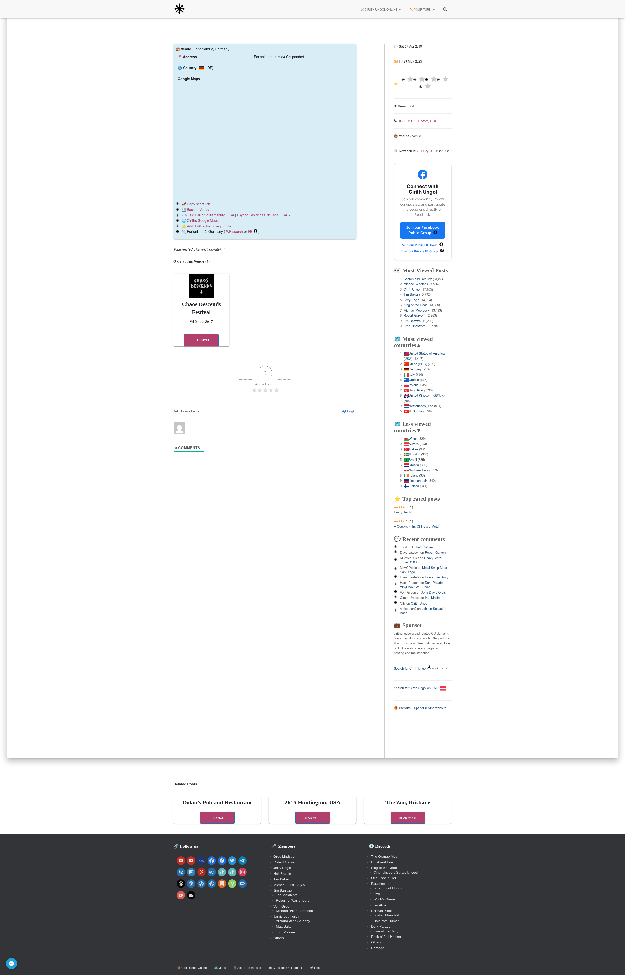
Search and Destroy (418, 278)
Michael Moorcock (416, 310)
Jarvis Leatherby (286, 916)
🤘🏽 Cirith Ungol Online (192, 968)
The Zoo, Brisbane (407, 803)
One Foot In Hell (383, 878)
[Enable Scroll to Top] (615, 965)
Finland (414, 485)
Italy (412, 374)
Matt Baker (284, 926)
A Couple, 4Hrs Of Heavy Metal (416, 526)
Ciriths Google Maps (203, 220)
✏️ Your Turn (420, 9)
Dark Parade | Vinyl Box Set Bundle (422, 584)
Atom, (425, 121)
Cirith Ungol (412, 289)
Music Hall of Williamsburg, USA (209, 214)
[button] (399, 9)
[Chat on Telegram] (11, 963)
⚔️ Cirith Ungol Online (379, 9)
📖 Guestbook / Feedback (285, 968)
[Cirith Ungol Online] (179, 9)
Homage (377, 948)
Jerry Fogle (411, 299)
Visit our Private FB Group (420, 251)
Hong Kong (417, 390)
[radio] (407, 79)
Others (278, 938)
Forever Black (382, 911)
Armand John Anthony (293, 921)
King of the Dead (415, 305)
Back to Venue (198, 209)
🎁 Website (402, 707)
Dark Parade (381, 926)
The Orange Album (385, 856)
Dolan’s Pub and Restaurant (217, 803)
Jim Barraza (412, 320)
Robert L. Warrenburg (293, 900)
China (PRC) (418, 363)
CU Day (423, 150)
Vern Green (282, 906)
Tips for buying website (429, 707)
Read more (201, 340)
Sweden (414, 454)
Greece (414, 379)
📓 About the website (247, 968)
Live (377, 894)
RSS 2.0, (413, 121)
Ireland (413, 475)
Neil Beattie (282, 874)
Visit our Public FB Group (420, 245)
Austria (414, 443)
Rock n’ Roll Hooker (386, 937)
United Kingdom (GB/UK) (427, 395)
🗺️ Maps (220, 968)
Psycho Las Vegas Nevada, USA (262, 214)
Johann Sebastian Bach (423, 610)
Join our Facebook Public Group (422, 230)
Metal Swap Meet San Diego (423, 569)
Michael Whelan (415, 284)
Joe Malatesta (287, 895)
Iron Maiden (433, 597)
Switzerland (417, 411)
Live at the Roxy (436, 577)
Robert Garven (414, 315)
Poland (413, 384)
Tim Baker (411, 294)
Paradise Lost (381, 884)
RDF (433, 121)
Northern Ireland (420, 470)
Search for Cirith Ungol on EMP (417, 687)
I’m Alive (380, 905)
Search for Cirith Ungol (410, 668)
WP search (234, 231)
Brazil (413, 459)
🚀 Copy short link (196, 203)
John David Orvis (433, 592)
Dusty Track (402, 512)
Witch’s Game (384, 899)
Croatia (414, 464)
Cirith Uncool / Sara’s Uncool (396, 872)
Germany (415, 369)
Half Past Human (387, 921)
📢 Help (315, 968)
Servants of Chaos (388, 888)
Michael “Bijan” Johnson (294, 911)
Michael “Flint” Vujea (289, 885)
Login (351, 411)
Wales (413, 438)
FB (250, 231)
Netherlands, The (421, 405)
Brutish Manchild (386, 915)
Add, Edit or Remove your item (210, 226)
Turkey (413, 449)
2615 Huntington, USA (313, 803)
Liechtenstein (418, 480)
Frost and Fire (382, 862)
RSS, (402, 121)
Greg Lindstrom (414, 326)
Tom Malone (285, 932)
